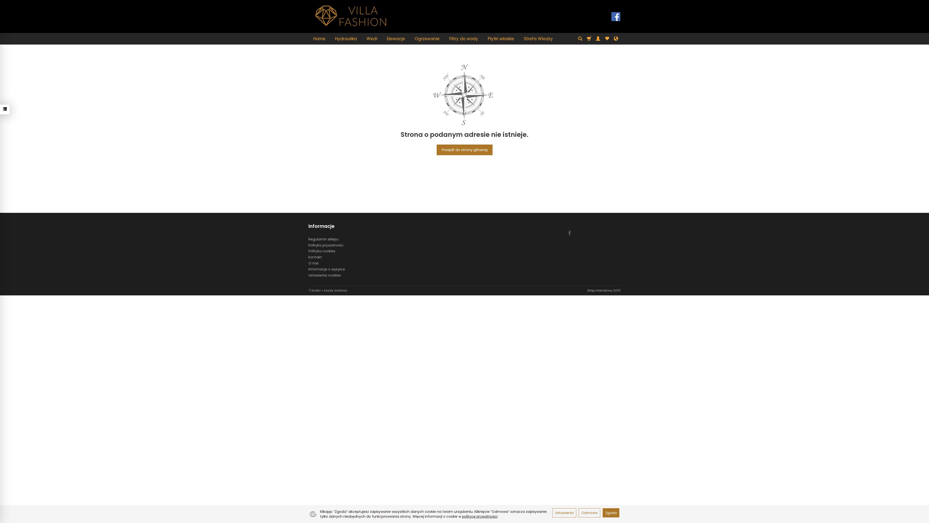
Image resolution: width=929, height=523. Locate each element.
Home (319, 39)
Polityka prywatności (325, 245)
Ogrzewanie (427, 39)
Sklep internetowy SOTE (604, 290)
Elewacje (396, 39)
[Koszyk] (589, 39)
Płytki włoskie (501, 39)
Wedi (372, 39)
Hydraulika (346, 39)
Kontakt (315, 257)
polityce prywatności (479, 516)
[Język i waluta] (616, 39)
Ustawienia (564, 512)
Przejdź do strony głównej (464, 149)
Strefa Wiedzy (538, 39)
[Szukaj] (580, 39)
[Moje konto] (598, 39)
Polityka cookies (321, 251)
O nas (313, 263)
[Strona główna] (350, 16)
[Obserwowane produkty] (607, 39)
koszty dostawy (335, 290)
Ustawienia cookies (324, 275)
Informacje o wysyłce (326, 269)
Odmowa (589, 512)
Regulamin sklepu (323, 239)
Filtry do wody (463, 39)
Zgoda (611, 512)
